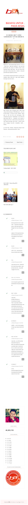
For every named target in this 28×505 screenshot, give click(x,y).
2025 (8, 440)
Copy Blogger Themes (20, 502)
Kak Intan (14, 336)
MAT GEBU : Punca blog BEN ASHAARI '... (10, 183)
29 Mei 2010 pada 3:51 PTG (16, 338)
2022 (8, 445)
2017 (8, 454)
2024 (8, 442)
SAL (12, 260)
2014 (8, 460)
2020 (8, 449)
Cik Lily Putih (15, 277)
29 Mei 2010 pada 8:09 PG (16, 279)
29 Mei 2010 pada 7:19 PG (16, 248)
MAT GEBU (21, 64)
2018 (8, 452)
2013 (8, 462)
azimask (13, 321)
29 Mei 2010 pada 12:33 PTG (17, 322)
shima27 (13, 364)
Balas (23, 272)
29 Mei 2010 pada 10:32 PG (16, 295)
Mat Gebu (14, 31)
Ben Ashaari (10, 40)
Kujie (12, 218)
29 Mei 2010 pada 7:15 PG (16, 220)
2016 (8, 456)
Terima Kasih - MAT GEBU (10, 168)
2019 (8, 451)
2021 (8, 447)
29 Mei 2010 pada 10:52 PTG (17, 366)
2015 (8, 458)
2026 (8, 438)
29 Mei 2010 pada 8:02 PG (16, 262)
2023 (8, 444)
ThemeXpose (13, 502)
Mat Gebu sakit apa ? (8, 204)
